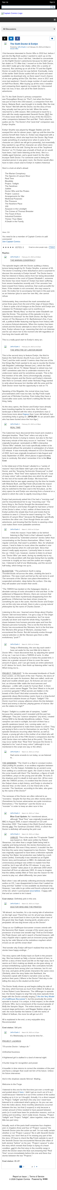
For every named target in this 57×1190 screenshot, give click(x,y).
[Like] (52, 38)
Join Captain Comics (11, 241)
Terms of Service (36, 1176)
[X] (4, 38)
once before (35, 891)
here (22, 1092)
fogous (26, 414)
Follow (52, 247)
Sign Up (5, 2)
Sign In (52, 2)
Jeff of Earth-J (22, 47)
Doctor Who (14, 48)
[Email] (11, 38)
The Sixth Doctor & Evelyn (24, 44)
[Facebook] (17, 38)
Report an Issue (20, 1176)
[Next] (37, 1166)
